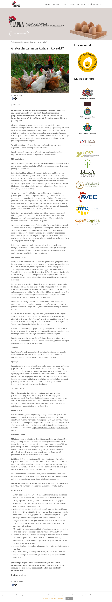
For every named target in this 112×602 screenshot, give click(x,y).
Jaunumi (56, 4)
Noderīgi (72, 4)
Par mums (81, 4)
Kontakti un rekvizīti (94, 4)
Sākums (48, 4)
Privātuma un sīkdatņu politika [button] (52, 598)
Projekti (63, 4)
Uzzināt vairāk (19, 33)
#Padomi (16, 104)
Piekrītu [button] (69, 598)
